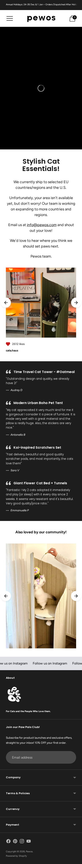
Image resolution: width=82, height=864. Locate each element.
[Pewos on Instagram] (21, 842)
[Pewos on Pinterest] (15, 842)
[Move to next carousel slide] (76, 303)
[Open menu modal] (10, 18)
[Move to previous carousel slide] (6, 303)
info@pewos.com (42, 225)
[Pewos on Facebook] (8, 842)
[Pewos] (41, 18)
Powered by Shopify (16, 856)
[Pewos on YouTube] (28, 842)
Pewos (29, 851)
